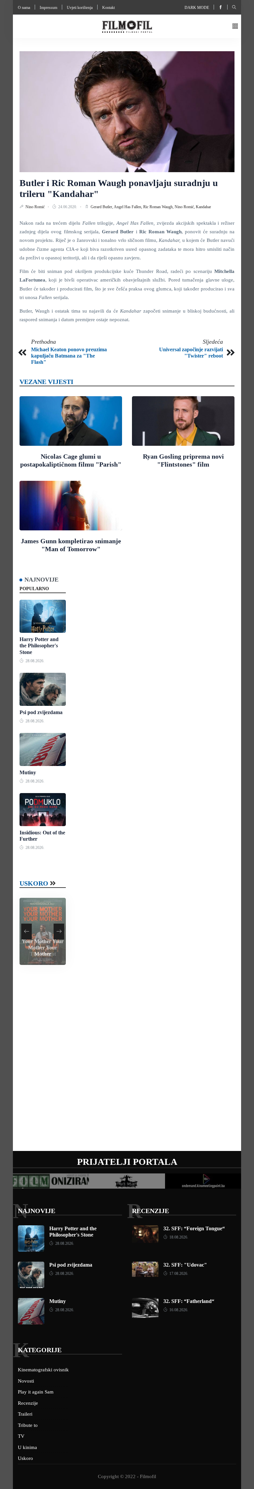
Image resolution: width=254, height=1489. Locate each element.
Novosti (26, 1381)
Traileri (25, 1414)
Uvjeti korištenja (80, 7)
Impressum (48, 7)
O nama (24, 7)
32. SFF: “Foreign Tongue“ (194, 1228)
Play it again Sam (36, 1391)
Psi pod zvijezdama (41, 712)
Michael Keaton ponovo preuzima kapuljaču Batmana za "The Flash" (69, 356)
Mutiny (28, 772)
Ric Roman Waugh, (159, 207)
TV (21, 1436)
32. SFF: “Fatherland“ (188, 1301)
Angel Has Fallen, (128, 207)
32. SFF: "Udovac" (185, 1265)
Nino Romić (35, 207)
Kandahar (203, 207)
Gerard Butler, (102, 207)
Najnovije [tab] (41, 579)
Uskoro (34, 883)
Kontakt (108, 7)
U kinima (27, 1447)
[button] (235, 26)
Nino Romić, (185, 207)
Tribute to (28, 1425)
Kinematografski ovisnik (43, 1369)
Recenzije (150, 1210)
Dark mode (197, 7)
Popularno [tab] (34, 588)
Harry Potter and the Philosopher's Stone (39, 645)
